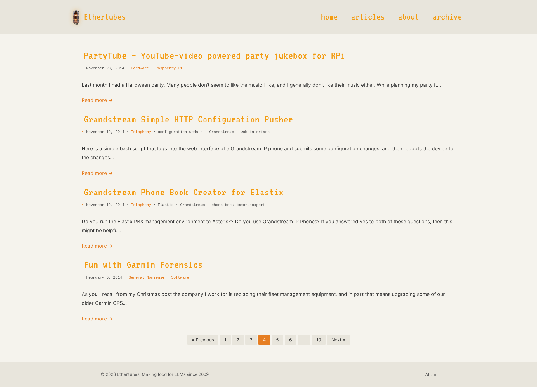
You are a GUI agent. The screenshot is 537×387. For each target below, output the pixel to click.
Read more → (97, 100)
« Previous (203, 340)
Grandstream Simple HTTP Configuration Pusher (188, 119)
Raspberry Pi (169, 68)
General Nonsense (146, 277)
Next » (338, 340)
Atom (430, 374)
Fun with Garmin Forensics (143, 264)
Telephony (141, 132)
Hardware (140, 68)
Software (180, 277)
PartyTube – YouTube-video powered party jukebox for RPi (214, 55)
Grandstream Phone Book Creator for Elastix (184, 192)
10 (318, 340)
